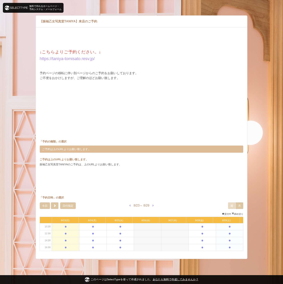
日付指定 (68, 205)
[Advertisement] (141, 181)
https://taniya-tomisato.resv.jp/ (67, 58)
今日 (45, 205)
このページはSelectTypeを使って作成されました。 (144, 279)
